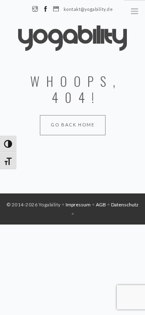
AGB (101, 205)
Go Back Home (73, 124)
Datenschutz (125, 205)
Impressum (78, 205)
